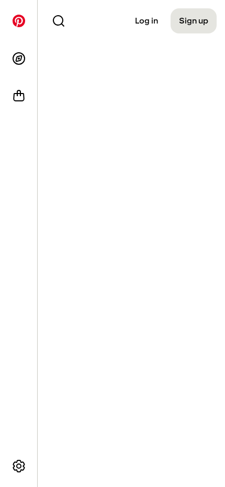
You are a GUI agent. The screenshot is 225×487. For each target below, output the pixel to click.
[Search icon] (58, 20)
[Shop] (18, 96)
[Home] (18, 20)
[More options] (18, 466)
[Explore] (18, 58)
